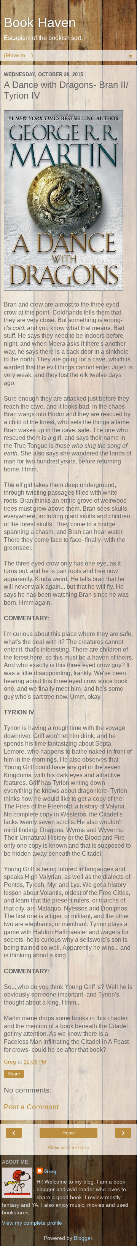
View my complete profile (32, 1223)
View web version (68, 1147)
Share (14, 1074)
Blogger (83, 1238)
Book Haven (40, 22)
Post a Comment (31, 1107)
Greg (50, 1171)
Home (68, 1133)
